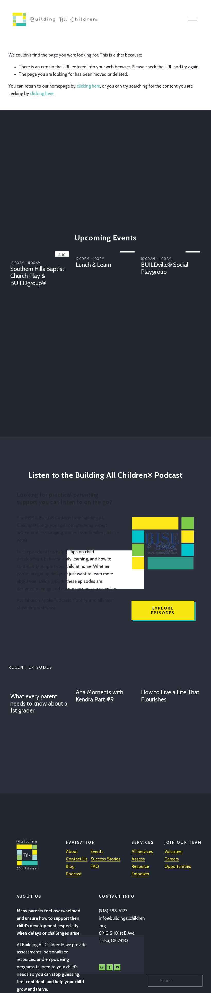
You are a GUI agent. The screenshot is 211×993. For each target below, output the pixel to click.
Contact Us (76, 858)
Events (97, 851)
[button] (194, 242)
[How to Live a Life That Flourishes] (172, 683)
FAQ (95, 866)
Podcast (74, 873)
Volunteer (173, 851)
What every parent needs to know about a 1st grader (38, 703)
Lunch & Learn (93, 264)
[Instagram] (102, 967)
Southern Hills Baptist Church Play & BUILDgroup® (37, 276)
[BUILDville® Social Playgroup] (172, 250)
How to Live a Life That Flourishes (170, 696)
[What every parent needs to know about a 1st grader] (41, 685)
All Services (142, 851)
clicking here (88, 86)
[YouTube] (117, 967)
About (72, 851)
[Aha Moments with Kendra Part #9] (106, 683)
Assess (138, 858)
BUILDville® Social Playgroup (164, 268)
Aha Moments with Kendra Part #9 (99, 696)
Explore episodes (163, 610)
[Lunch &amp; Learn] (106, 250)
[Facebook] (110, 967)
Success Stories (105, 858)
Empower (140, 873)
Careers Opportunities (177, 862)
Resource (140, 866)
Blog (70, 866)
